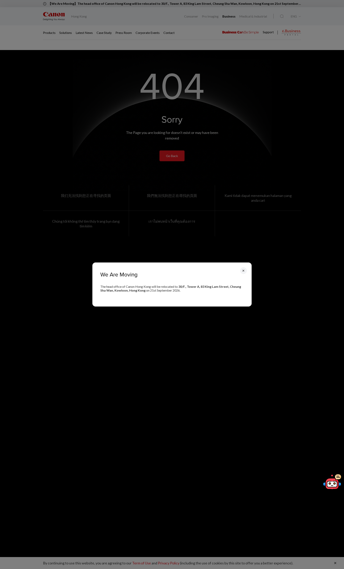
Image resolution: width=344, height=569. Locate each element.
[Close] (243, 270)
